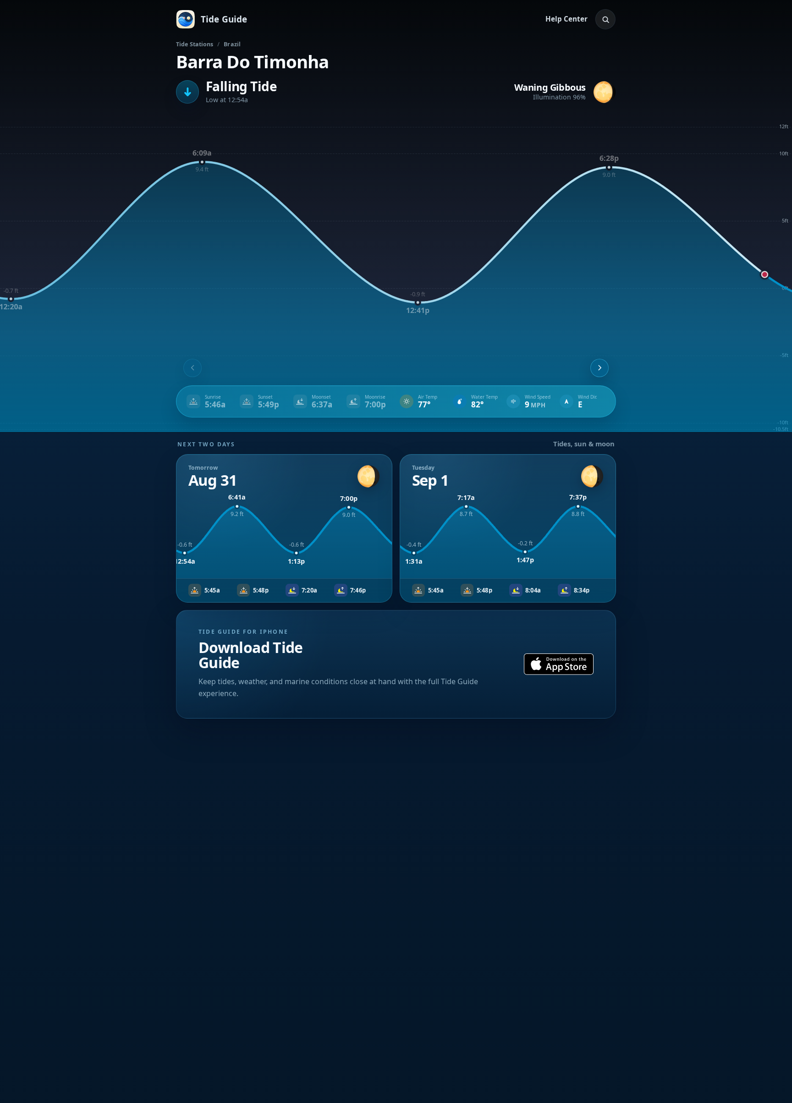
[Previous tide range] (192, 368)
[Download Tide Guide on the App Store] (559, 664)
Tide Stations (195, 44)
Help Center (566, 18)
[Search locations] (605, 19)
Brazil (232, 44)
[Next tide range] (599, 368)
